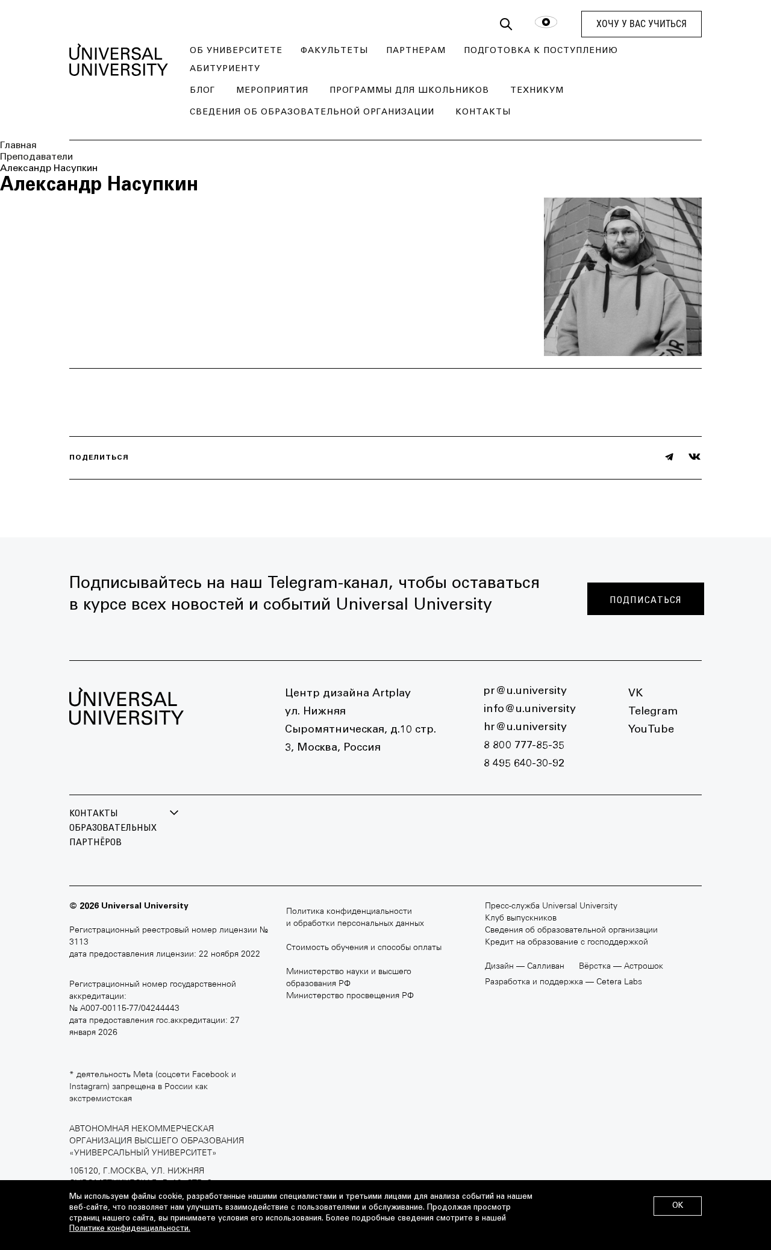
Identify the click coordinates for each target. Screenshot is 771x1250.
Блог (202, 91)
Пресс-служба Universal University (551, 906)
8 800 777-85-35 (524, 745)
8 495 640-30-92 (524, 763)
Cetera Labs (619, 982)
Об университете (236, 51)
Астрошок (643, 966)
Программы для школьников (409, 91)
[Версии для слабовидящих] (546, 24)
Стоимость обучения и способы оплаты (364, 948)
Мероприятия (272, 91)
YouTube (651, 730)
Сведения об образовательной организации (312, 112)
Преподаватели (36, 157)
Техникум (537, 91)
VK (635, 694)
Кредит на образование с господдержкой (566, 942)
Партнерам (416, 51)
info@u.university (530, 709)
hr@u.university (525, 727)
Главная (18, 146)
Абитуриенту (225, 69)
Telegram (653, 712)
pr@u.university (525, 691)
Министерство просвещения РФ (350, 996)
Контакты (483, 112)
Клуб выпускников (521, 918)
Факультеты (334, 51)
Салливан (545, 966)
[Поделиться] (669, 456)
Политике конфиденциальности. (129, 1229)
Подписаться (646, 600)
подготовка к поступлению (541, 51)
